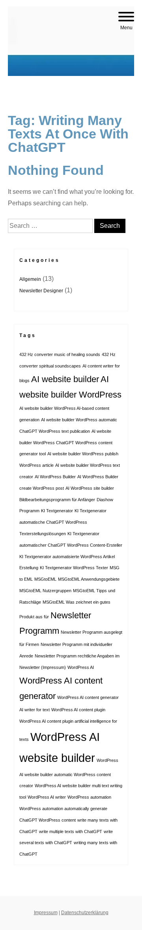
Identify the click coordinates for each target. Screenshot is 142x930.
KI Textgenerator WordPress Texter (74, 567)
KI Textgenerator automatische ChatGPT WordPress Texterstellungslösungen (62, 522)
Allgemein (30, 279)
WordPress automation (89, 797)
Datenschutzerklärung (84, 912)
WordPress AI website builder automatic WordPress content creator (68, 773)
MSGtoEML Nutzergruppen (45, 590)
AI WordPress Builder (55, 476)
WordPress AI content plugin (78, 709)
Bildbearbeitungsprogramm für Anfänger (57, 499)
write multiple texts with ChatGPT (70, 831)
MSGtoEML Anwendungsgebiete (89, 579)
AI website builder (65, 379)
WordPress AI (80, 667)
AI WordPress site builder (89, 488)
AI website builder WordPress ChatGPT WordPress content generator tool (65, 442)
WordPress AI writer (47, 797)
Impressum (46, 912)
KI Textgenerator (57, 510)
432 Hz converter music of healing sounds (59, 354)
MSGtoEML (45, 579)
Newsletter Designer (41, 291)
